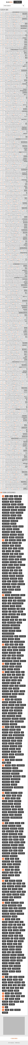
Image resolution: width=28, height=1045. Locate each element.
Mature (11, 823)
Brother (16, 564)
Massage (17, 823)
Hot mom (14, 740)
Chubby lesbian (5, 290)
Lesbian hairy (4, 325)
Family (4, 674)
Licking (11, 814)
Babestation (5, 578)
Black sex (10, 312)
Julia (12, 781)
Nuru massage (20, 265)
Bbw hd (22, 359)
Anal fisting (5, 501)
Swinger (3, 422)
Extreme (12, 666)
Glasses (19, 716)
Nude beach (14, 109)
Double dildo (4, 315)
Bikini (20, 573)
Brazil (4, 581)
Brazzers (18, 545)
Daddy (21, 644)
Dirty (19, 658)
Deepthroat (21, 647)
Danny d (14, 658)
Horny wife (24, 250)
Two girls (18, 257)
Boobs (4, 567)
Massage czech (12, 80)
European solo (10, 106)
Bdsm (24, 540)
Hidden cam (5, 729)
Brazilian (11, 589)
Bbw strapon (4, 343)
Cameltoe (5, 630)
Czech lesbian (23, 177)
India (4, 762)
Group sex (4, 336)
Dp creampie (18, 97)
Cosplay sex (23, 303)
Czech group (19, 13)
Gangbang (5, 702)
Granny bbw (5, 724)
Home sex (24, 317)
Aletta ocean (19, 512)
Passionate (17, 474)
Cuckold (7, 595)
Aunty (19, 515)
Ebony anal (18, 666)
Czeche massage (20, 190)
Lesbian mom (5, 820)
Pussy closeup (20, 420)
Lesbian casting (5, 441)
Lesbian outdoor (12, 60)
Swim (11, 241)
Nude (3, 109)
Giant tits (25, 394)
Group (17, 705)
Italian (8, 762)
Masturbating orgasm (9, 383)
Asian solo (22, 507)
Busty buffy (19, 394)
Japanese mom (20, 765)
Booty (4, 586)
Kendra (19, 795)
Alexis (4, 507)
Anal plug (24, 374)
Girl (12, 707)
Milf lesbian (17, 62)
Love (12, 806)
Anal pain (19, 532)
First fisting (16, 402)
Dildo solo (11, 131)
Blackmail (5, 556)
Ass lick (21, 526)
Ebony (7, 663)
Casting (3, 77)
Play (10, 354)
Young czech (23, 114)
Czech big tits (15, 42)
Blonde (9, 586)
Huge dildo (11, 743)
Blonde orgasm (12, 169)
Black (10, 548)
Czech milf (11, 62)
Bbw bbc (18, 567)
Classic (23, 614)
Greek (11, 721)
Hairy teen (11, 757)
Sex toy (8, 365)
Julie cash (14, 784)
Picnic (13, 365)
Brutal (3, 388)
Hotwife (19, 740)
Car (18, 608)
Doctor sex (9, 55)
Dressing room (5, 131)
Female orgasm (12, 477)
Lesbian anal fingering (16, 817)
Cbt (10, 611)
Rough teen (4, 39)
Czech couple (19, 102)
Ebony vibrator (19, 383)
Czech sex (11, 23)
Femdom (18, 672)
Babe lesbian (16, 177)
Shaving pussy (18, 339)
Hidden (23, 727)
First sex (3, 136)
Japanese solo (15, 773)
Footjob (18, 674)
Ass (20, 496)
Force (9, 674)
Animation (9, 529)
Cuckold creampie (15, 625)
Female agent (19, 477)
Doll (9, 655)
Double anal (20, 655)
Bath (14, 586)
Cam (24, 619)
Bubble (16, 235)
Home (10, 735)
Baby (12, 553)
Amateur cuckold (7, 526)
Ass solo (14, 504)
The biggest (23, 404)
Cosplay (5, 597)
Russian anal (17, 68)
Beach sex (21, 109)
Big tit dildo (17, 163)
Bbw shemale (13, 578)
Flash (8, 156)
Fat (23, 674)
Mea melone (17, 26)
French (15, 677)
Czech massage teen (23, 214)
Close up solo (17, 106)
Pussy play (22, 354)
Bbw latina (5, 575)
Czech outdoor (23, 323)
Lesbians (11, 801)
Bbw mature (5, 570)
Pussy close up (13, 420)
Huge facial (19, 307)
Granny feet (15, 718)
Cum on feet (4, 474)
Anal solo (20, 504)
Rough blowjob (21, 39)
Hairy (12, 727)
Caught (4, 608)
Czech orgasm (4, 23)
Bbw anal (15, 542)
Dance (4, 650)
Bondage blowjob (20, 198)
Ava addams (10, 507)
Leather (14, 809)
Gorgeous (9, 336)
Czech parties (17, 16)
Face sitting (5, 691)
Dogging (9, 650)
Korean (7, 792)
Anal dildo (13, 510)
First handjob (22, 136)
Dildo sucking (17, 431)
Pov (2, 184)
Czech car (11, 323)
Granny (7, 699)
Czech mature (4, 57)
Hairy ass (13, 751)
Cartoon (12, 606)
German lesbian (13, 230)
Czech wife (11, 250)
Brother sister (6, 584)
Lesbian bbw (4, 359)
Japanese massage (17, 770)
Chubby (4, 603)
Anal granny (6, 512)
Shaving (3, 298)
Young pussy (16, 188)
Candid (14, 611)
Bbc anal (5, 564)
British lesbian (22, 235)
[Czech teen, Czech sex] (14, 362)
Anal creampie (6, 504)
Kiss (4, 795)
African (4, 518)
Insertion (4, 106)
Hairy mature (10, 738)
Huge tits (5, 735)
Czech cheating (24, 379)
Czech (3, 165)
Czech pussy (17, 248)
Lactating (21, 812)
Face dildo (17, 75)
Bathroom (12, 575)
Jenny (10, 293)
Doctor (4, 647)
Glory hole (5, 710)
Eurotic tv (12, 663)
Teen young (22, 188)
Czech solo (4, 222)
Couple (7, 617)
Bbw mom (5, 589)
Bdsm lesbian (17, 285)
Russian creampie (13, 399)
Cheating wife (6, 625)
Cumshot (20, 611)
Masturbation (10, 831)
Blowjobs (13, 198)
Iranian (12, 759)
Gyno (8, 707)
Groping (4, 713)
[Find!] (23, 5)
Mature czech (17, 250)
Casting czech (12, 85)
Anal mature (12, 518)
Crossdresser (21, 600)
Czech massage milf (13, 123)
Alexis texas (18, 499)
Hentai (18, 729)
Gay (12, 699)
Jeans (17, 781)
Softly (25, 210)
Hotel (4, 738)
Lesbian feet (18, 801)
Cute (18, 614)
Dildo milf (24, 431)
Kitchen (8, 795)
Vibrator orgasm (23, 298)
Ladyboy (13, 798)
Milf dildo (21, 488)
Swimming (23, 241)
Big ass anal (13, 562)
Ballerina (11, 75)
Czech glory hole (18, 18)
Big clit (10, 564)
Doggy (18, 652)
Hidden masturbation (18, 735)
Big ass (18, 540)
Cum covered (4, 323)
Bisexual (11, 559)
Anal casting (20, 52)
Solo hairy (10, 193)
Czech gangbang (17, 70)
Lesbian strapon (5, 285)
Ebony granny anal (5, 481)
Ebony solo (8, 331)
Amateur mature (18, 349)
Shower (3, 68)
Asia (4, 529)
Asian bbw (20, 534)
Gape (4, 716)
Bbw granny (12, 540)
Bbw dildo (5, 573)
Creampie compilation (8, 636)
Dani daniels (12, 652)
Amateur (5, 499)
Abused (13, 532)
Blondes (17, 205)
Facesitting (5, 677)
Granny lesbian (18, 710)
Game (11, 710)
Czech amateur (9, 188)
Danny (13, 655)
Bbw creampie (20, 575)
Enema (18, 663)
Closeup (6, 420)
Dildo (16, 644)
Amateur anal (6, 510)
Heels (20, 746)
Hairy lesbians (11, 325)
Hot (22, 732)
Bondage (21, 548)
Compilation (18, 597)
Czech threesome (18, 92)
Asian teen (16, 529)
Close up (19, 622)
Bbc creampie (21, 584)
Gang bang (19, 129)
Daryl (7, 100)
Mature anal (12, 825)
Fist (11, 677)
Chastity (5, 614)
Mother (18, 825)
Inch (3, 383)
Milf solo (21, 828)
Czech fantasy (12, 21)
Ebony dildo (20, 331)
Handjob (18, 727)
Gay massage (13, 724)
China (9, 603)
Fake (11, 691)
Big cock (19, 556)
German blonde (15, 413)
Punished (4, 479)
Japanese (8, 765)
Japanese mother (19, 787)
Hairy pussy (5, 746)
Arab (11, 496)
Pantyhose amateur (20, 293)
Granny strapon (11, 343)
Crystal (3, 303)
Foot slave (5, 696)
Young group (16, 114)
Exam (19, 481)
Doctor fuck (22, 55)
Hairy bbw (5, 757)
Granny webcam (6, 718)
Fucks (3, 100)
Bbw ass (21, 581)
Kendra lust (14, 792)
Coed (14, 293)
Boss (20, 570)
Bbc (10, 542)
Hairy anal (16, 732)
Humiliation (18, 743)
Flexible (16, 691)
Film (18, 683)
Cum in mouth (12, 614)
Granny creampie (19, 707)
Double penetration (7, 661)
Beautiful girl (4, 205)
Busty (9, 581)
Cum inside (10, 639)
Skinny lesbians (16, 369)
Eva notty (10, 669)
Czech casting (4, 26)
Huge (19, 751)
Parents (14, 390)
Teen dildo (11, 411)
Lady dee (23, 106)
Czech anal (23, 68)
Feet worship (13, 696)
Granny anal (18, 699)
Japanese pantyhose (7, 787)
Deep (4, 658)
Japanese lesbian (7, 768)
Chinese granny (11, 622)
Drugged (16, 650)
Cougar (4, 639)
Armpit (12, 512)
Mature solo (15, 259)
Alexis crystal (16, 303)
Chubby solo (5, 606)
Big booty (22, 564)
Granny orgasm (11, 716)
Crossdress (5, 641)
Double (4, 655)
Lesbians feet (6, 817)
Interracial (19, 759)
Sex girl (18, 60)
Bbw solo (5, 542)
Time (11, 150)
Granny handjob (12, 713)
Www (9, 413)
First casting (9, 136)
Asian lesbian (6, 532)
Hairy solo (4, 193)
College (18, 630)
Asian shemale (19, 537)
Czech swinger (12, 13)
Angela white (22, 510)
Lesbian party (17, 200)
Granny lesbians (19, 721)
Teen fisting (9, 402)
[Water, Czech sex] (14, 49)
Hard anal (5, 749)
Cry (16, 619)
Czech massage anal (18, 603)
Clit (20, 619)
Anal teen (13, 515)
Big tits (15, 548)
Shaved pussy (4, 339)
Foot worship (6, 683)
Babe (18, 586)
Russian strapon (10, 68)
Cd (3, 617)
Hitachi (7, 727)
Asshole (15, 526)
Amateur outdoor (18, 146)
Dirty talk (5, 652)
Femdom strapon (6, 694)
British (21, 553)
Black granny (13, 481)
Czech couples (5, 102)
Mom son (5, 825)
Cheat (16, 636)
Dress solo (24, 131)
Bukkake (4, 548)
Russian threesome (22, 399)
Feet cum (22, 474)
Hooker (18, 749)
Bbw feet (15, 573)
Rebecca (7, 254)
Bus (20, 542)
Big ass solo (5, 545)
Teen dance (22, 75)
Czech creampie (5, 21)
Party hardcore (16, 241)
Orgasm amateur (18, 385)
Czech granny (20, 390)
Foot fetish (5, 685)
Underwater (15, 407)
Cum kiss (3, 203)
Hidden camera (6, 740)
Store (3, 254)
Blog (9, 2)
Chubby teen (12, 630)
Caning (22, 608)
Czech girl (21, 457)
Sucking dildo (10, 163)
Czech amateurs (10, 77)
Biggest (18, 404)
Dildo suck (4, 163)
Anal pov (12, 537)
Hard (11, 732)
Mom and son (14, 828)
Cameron (20, 222)
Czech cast (17, 77)
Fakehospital (15, 55)
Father (11, 685)
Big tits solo (5, 553)
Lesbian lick (21, 217)
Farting (8, 680)
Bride (16, 570)
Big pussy (15, 581)
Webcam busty (24, 163)
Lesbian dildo (21, 315)
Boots (16, 553)
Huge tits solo (6, 751)
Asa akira (5, 537)
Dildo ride (16, 661)
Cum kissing (19, 203)
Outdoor (3, 365)
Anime (11, 501)
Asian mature (6, 521)
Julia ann (15, 768)
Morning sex (9, 334)
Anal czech (15, 450)
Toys (10, 268)
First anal (22, 685)
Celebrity (5, 611)
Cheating (3, 379)
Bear (11, 570)
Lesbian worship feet (7, 803)
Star (3, 445)
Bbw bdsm (17, 359)
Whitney (17, 448)
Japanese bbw (16, 776)
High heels (12, 749)
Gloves (20, 713)
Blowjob (18, 551)
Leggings (20, 809)
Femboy (21, 677)
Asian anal (17, 501)
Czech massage (5, 80)
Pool (10, 407)
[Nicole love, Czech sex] (14, 12)
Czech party (4, 16)
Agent (24, 102)
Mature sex (17, 347)
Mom (7, 823)
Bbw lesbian (12, 556)
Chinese (22, 595)
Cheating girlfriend (20, 425)
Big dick (20, 578)
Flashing (3, 156)
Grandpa (5, 705)
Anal (7, 496)
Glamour (23, 62)
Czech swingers (5, 13)
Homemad (24, 16)
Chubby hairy (19, 445)
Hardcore (5, 754)
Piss (2, 427)
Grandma (23, 705)
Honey (15, 334)
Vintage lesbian (5, 230)
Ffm (3, 680)
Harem (3, 44)
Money (21, 831)
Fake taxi (5, 688)
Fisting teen (22, 402)
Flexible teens (4, 75)
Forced (7, 672)
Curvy (12, 619)
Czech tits (17, 23)
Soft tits (10, 210)
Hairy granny (19, 738)
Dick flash (22, 650)
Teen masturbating (5, 181)
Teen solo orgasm (21, 181)
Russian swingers (10, 422)
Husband (5, 743)
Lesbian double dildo (13, 315)
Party (3, 121)
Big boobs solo (11, 567)
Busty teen (9, 298)
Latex (18, 798)
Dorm (7, 644)
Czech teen (10, 177)
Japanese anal (6, 773)
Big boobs (5, 559)
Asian (16, 496)
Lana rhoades (6, 806)
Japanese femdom (7, 790)
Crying (4, 622)
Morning (3, 334)
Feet (23, 672)
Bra (10, 573)
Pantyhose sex (4, 293)
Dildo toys (22, 23)
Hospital (11, 754)
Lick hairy (25, 325)
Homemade (12, 729)
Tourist (9, 42)
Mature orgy (15, 57)
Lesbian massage (12, 812)
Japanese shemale (7, 776)
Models (25, 477)
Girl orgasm (24, 60)
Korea (20, 792)
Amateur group (19, 434)
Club (12, 641)
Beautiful (23, 559)
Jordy (23, 776)
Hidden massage (20, 80)
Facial (19, 680)
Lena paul (18, 806)
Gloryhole (11, 705)
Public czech (11, 92)
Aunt (17, 507)
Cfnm (14, 600)
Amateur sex (15, 312)
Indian (7, 759)
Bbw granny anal (7, 592)
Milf (23, 823)
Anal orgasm (14, 521)
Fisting (12, 672)
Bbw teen (14, 584)
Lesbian (7, 798)
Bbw (6, 540)
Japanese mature (7, 770)
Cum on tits (10, 474)
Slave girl (8, 198)
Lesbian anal (18, 814)
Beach (12, 545)
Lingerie (4, 812)
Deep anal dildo (17, 374)
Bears (19, 562)
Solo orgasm (4, 411)
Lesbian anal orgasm (6, 217)
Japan (13, 765)
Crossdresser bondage (8, 633)
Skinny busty (23, 369)
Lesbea (10, 369)
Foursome (21, 694)
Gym (4, 707)
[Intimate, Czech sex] (14, 438)
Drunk (11, 644)
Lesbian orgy (4, 200)
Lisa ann (5, 801)
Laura (6, 445)
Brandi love (5, 562)
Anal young (10, 466)
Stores (25, 254)
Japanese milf (6, 781)
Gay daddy (22, 718)
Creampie (11, 597)
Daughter (14, 647)
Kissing (14, 795)
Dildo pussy (24, 100)
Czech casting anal (13, 52)
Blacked (8, 551)
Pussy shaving (4, 248)
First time (4, 402)
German (19, 702)
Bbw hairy (17, 589)
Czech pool (15, 457)
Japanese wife (6, 779)
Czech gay (22, 150)
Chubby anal (5, 619)
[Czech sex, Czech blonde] (14, 264)
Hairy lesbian (13, 746)
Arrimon (11, 499)
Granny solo (8, 259)
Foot (13, 674)
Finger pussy (12, 100)
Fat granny (16, 688)
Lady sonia (5, 814)
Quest (21, 210)
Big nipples (19, 436)
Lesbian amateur (20, 290)
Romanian (10, 450)
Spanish (8, 203)
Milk (4, 831)
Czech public (4, 92)
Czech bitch (4, 42)
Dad (9, 647)
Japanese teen (6, 784)
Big (13, 551)
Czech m (25, 21)
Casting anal (14, 617)
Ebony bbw (17, 669)
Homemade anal (19, 754)
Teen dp (23, 97)
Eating (4, 669)
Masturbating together (10, 394)
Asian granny (6, 515)
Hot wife (9, 488)
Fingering (15, 694)
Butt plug (10, 374)
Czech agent (23, 77)
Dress (8, 658)
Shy (2, 420)
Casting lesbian (19, 232)
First (10, 688)
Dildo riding (17, 131)
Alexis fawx (5, 534)
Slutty (9, 39)
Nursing (3, 55)
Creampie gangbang (7, 628)
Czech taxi (16, 628)
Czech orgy (4, 18)
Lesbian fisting (5, 62)
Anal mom (13, 523)
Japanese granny (15, 779)
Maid (16, 831)
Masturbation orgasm (9, 427)
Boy (3, 551)
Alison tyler (13, 534)
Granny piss (5, 721)
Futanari (22, 691)
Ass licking (19, 518)
